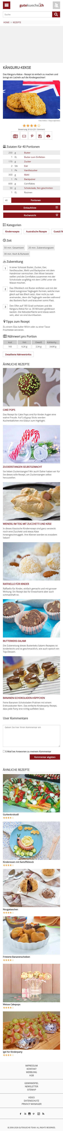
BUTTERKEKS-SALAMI (14, 641)
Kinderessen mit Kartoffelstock (18, 861)
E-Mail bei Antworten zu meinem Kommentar (28, 751)
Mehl (26, 174)
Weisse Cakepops (11, 1004)
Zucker (27, 161)
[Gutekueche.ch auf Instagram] (29, 1114)
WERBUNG (31, 1072)
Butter (27, 152)
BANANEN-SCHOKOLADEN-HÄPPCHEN (24, 698)
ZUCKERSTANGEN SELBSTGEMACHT (22, 466)
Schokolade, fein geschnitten (38, 187)
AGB (31, 1075)
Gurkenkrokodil (11, 814)
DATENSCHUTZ (31, 1100)
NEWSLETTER (31, 1086)
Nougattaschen (10, 909)
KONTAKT (31, 1068)
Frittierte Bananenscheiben (16, 956)
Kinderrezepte (12, 231)
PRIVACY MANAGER (31, 1103)
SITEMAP (31, 1089)
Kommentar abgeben (45, 757)
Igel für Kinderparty (12, 1051)
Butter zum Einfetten (34, 157)
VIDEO (31, 1097)
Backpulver (29, 179)
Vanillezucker (31, 170)
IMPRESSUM (31, 1065)
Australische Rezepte (36, 231)
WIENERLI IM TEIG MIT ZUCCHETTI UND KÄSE (27, 523)
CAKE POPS (9, 409)
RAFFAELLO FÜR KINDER (16, 584)
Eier (26, 165)
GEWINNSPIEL (31, 1083)
